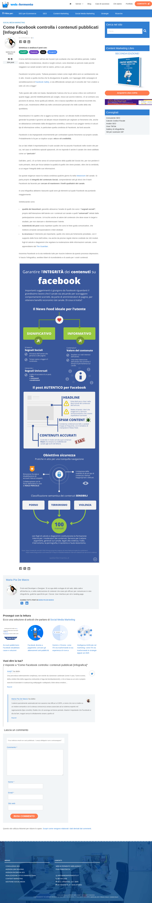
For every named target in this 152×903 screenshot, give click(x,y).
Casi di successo (102, 4)
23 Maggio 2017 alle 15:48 (17, 700)
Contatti (142, 4)
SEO (45, 14)
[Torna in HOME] (17, 9)
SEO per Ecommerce (27, 14)
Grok (43, 52)
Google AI (52, 52)
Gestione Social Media (15, 882)
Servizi (78, 4)
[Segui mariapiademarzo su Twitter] (9, 59)
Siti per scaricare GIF (115, 132)
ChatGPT (23, 52)
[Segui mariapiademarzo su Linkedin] (12, 59)
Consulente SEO (113, 118)
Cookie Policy (114, 897)
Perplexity (34, 52)
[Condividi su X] (25, 43)
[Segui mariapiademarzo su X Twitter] (22, 604)
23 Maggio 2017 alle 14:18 (12, 673)
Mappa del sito (95, 897)
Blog (89, 4)
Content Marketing (61, 14)
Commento (12, 747)
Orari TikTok (111, 126)
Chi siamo (117, 4)
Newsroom (81, 176)
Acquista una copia (127, 93)
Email (11, 793)
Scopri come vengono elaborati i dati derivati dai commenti (67, 829)
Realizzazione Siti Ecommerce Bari (21, 875)
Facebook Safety (42, 82)
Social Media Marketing (85, 14)
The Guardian (42, 246)
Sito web (11, 803)
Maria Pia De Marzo (10, 53)
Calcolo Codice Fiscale (115, 121)
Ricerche (119, 14)
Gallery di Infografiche (115, 129)
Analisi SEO (111, 124)
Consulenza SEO (13, 866)
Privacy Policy (104, 897)
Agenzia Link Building (15, 869)
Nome (11, 782)
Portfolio (129, 4)
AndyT (10, 671)
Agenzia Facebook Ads (15, 872)
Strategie (105, 14)
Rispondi (9, 687)
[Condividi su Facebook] (20, 43)
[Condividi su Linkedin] (29, 43)
